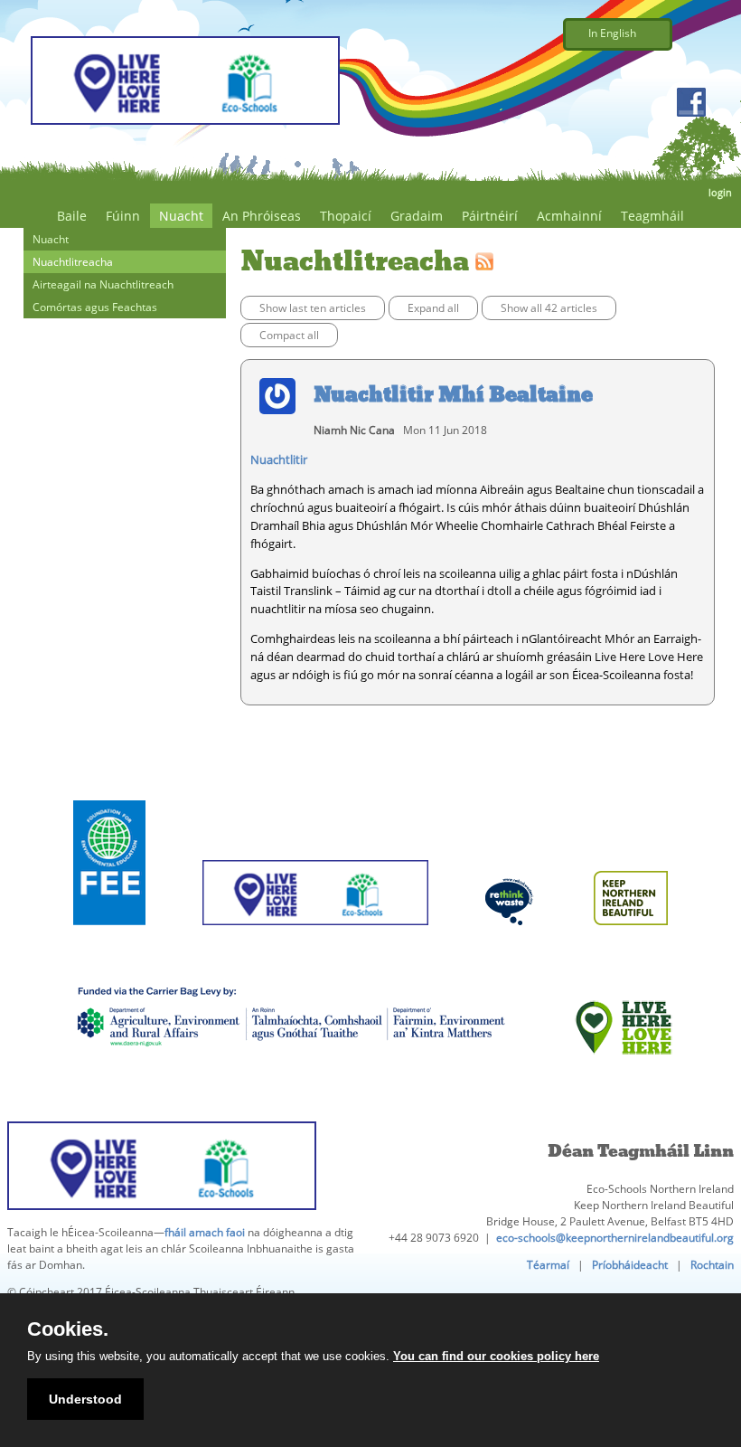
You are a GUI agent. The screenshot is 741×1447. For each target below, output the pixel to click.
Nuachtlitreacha (73, 262)
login (720, 192)
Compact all (289, 335)
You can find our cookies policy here (496, 1356)
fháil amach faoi (204, 1232)
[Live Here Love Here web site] (623, 1077)
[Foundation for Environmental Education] (109, 948)
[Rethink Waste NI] (511, 948)
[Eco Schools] (315, 948)
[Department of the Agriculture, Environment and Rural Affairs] (290, 1077)
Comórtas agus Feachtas (95, 307)
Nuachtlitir (278, 459)
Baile (72, 215)
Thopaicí (345, 215)
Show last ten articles (312, 308)
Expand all (433, 308)
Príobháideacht (630, 1264)
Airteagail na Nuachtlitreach (103, 284)
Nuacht (181, 215)
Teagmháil (652, 215)
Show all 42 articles (549, 308)
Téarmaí (548, 1264)
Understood (85, 1399)
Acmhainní (569, 215)
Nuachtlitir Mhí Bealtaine (453, 394)
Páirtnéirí (490, 215)
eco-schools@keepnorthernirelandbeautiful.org (615, 1237)
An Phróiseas (261, 215)
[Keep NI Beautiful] (631, 948)
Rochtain (712, 1264)
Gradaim (416, 215)
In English (612, 33)
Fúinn (123, 215)
